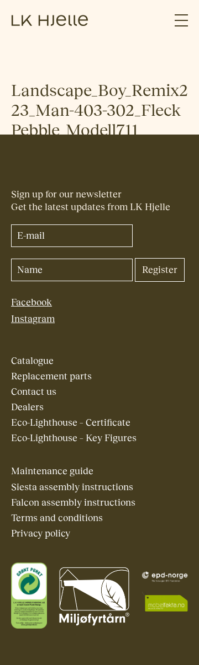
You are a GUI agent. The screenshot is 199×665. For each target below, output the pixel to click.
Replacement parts (51, 376)
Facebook (31, 302)
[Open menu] (181, 20)
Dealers (27, 407)
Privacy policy (40, 533)
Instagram (33, 319)
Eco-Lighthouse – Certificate (70, 422)
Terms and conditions (57, 518)
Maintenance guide (52, 471)
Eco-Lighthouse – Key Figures (74, 438)
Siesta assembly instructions (72, 487)
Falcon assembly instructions (73, 502)
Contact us (33, 392)
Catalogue (32, 361)
